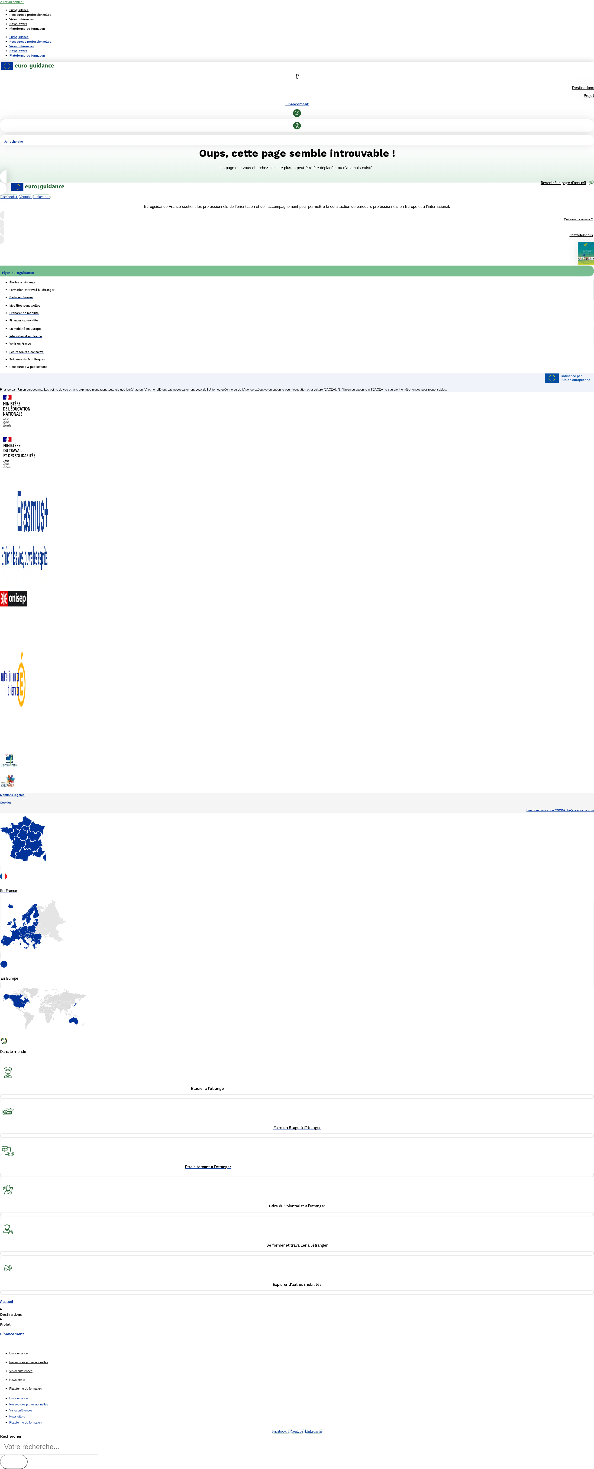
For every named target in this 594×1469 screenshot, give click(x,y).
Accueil (6, 1301)
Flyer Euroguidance (18, 273)
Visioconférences (21, 19)
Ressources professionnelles (30, 14)
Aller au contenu (12, 2)
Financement (297, 104)
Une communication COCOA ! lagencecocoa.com (560, 810)
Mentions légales (12, 795)
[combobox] (49, 1447)
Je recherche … (15, 141)
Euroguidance (19, 10)
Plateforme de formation (27, 28)
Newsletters (18, 24)
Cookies (6, 802)
